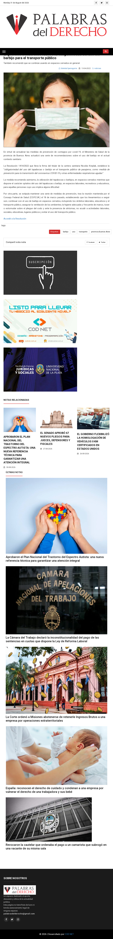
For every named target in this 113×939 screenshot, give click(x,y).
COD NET (69, 934)
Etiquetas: (54, 232)
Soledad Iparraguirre (69, 68)
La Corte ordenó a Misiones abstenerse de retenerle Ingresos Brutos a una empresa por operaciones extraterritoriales (55, 718)
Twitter (103, 242)
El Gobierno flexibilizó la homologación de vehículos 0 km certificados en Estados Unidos (93, 441)
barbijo (65, 232)
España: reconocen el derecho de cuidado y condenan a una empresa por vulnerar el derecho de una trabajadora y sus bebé (54, 790)
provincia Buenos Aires (100, 232)
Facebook (91, 242)
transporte (83, 232)
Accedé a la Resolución (15, 218)
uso (73, 232)
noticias (97, 68)
